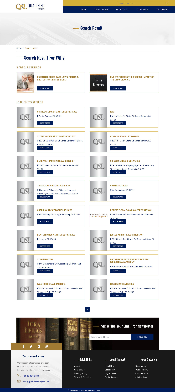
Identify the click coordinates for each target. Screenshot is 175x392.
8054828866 (118, 221)
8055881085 (45, 246)
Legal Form (110, 369)
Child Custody (141, 373)
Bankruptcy (140, 366)
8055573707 (118, 270)
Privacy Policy (80, 373)
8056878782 (118, 147)
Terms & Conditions (83, 377)
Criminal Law (141, 377)
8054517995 (118, 172)
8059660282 (45, 172)
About (77, 366)
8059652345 (118, 123)
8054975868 (118, 246)
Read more (45, 88)
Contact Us (79, 369)
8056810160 (118, 197)
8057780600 (45, 295)
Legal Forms (162, 9)
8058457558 (45, 123)
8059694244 (45, 197)
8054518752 (45, 221)
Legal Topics (122, 9)
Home (84, 9)
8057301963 (45, 147)
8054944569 (45, 270)
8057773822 (118, 295)
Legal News (142, 9)
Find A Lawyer (111, 377)
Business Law (141, 369)
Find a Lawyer (102, 9)
